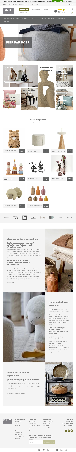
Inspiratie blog (36, 9)
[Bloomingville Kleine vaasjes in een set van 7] (38, 193)
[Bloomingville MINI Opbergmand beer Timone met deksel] (14, 138)
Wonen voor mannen (22, 18)
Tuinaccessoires (61, 18)
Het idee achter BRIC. (34, 425)
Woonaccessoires (9, 18)
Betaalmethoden (19, 427)
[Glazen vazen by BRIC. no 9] (62, 166)
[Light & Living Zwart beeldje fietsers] (38, 166)
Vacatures (17, 440)
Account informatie (48, 421)
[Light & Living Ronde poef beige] (38, 138)
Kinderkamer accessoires (47, 18)
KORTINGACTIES (33, 423)
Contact (31, 428)
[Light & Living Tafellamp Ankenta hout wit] (62, 138)
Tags (30, 430)
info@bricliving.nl (68, 427)
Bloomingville (15, 387)
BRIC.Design (23, 12)
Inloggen (71, 4)
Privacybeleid (18, 434)
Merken (46, 9)
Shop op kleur (24, 9)
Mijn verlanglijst (47, 427)
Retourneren (18, 423)
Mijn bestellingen (47, 423)
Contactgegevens (19, 436)
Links (16, 441)
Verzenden (17, 425)
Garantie (17, 428)
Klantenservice (18, 421)
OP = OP (6, 22)
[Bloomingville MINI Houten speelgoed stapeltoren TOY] (14, 166)
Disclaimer (17, 438)
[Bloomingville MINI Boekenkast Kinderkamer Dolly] (14, 193)
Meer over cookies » (67, 1)
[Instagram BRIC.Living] (69, 430)
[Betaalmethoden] (39, 450)
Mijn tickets (46, 425)
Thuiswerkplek (34, 18)
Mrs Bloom (22, 387)
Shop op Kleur (15, 267)
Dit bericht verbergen (57, 1)
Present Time (31, 387)
